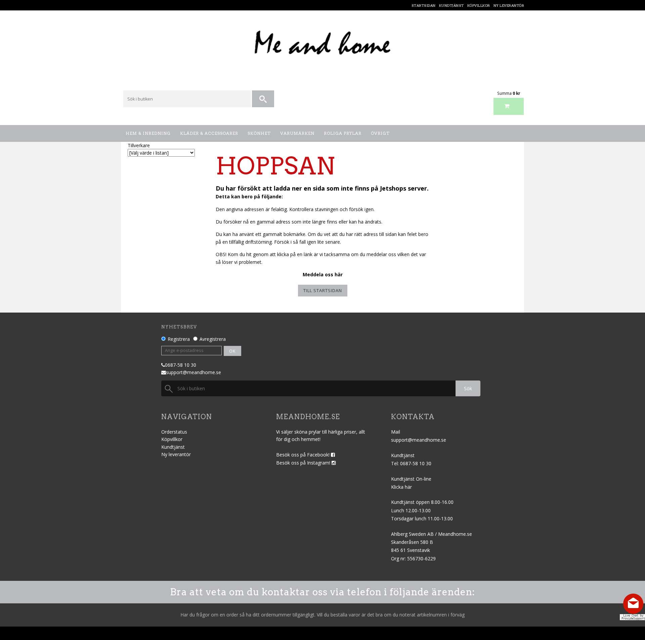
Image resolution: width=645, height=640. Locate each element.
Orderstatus (174, 432)
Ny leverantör (176, 454)
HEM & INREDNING (148, 133)
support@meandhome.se (193, 372)
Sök (468, 388)
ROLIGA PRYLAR (342, 133)
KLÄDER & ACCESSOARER (209, 133)
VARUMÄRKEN (297, 133)
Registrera (179, 339)
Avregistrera (213, 339)
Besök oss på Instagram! (304, 462)
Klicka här (401, 487)
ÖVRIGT (380, 133)
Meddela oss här (323, 274)
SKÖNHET (259, 133)
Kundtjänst (173, 447)
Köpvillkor (171, 439)
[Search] (263, 99)
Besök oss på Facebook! (303, 454)
